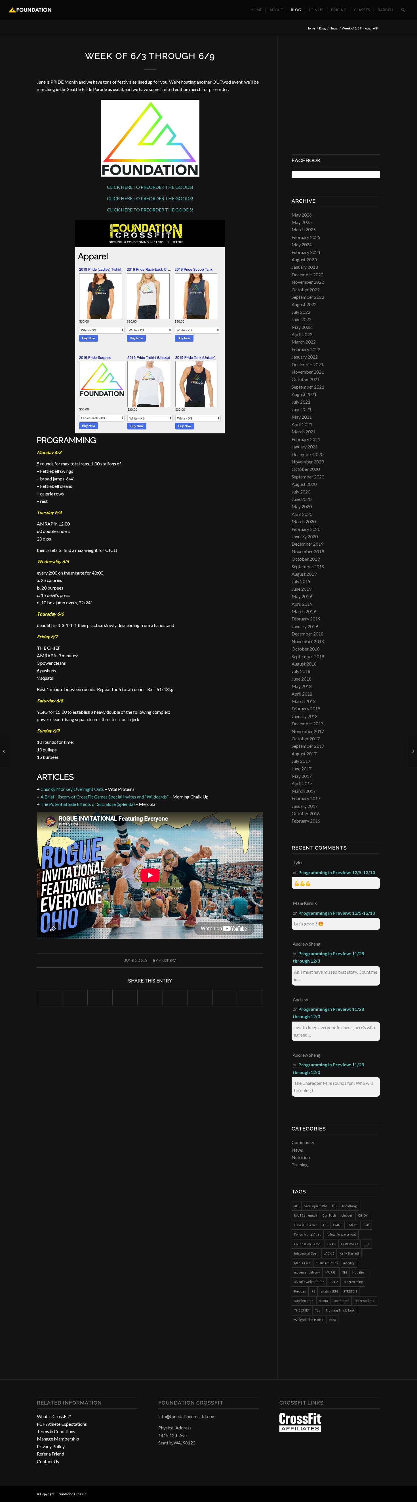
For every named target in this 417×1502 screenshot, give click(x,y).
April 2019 (302, 604)
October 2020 (306, 469)
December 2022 (307, 274)
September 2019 (308, 566)
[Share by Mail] (250, 997)
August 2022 (304, 304)
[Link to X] (376, 1493)
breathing (349, 1206)
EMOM (352, 1225)
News (297, 1150)
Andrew (167, 960)
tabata (323, 1300)
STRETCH (350, 1291)
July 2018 (301, 671)
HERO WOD (349, 1244)
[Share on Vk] (200, 997)
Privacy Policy (51, 1446)
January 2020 (305, 536)
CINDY (363, 1215)
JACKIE (329, 1253)
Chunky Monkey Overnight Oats (72, 789)
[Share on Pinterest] (125, 997)
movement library (307, 1272)
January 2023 (305, 267)
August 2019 (304, 574)
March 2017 (304, 791)
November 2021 (308, 371)
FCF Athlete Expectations (62, 1424)
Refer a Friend (50, 1453)
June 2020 (301, 499)
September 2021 (308, 386)
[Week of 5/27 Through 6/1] (4, 751)
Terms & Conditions (56, 1431)
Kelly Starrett (349, 1253)
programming (353, 1281)
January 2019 (305, 626)
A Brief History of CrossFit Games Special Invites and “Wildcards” (105, 796)
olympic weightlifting (309, 1281)
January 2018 (305, 716)
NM (344, 1272)
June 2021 (301, 409)
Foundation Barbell (308, 1244)
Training (300, 1164)
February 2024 (306, 252)
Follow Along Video (307, 1234)
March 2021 (304, 431)
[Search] (402, 10)
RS (313, 1291)
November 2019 (308, 551)
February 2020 (306, 529)
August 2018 (304, 663)
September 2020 (308, 476)
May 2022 (302, 327)
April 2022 (302, 334)
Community (303, 1142)
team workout (364, 1300)
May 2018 (302, 686)
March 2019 (304, 611)
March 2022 (304, 341)
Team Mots (341, 1300)
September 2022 (308, 297)
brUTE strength (305, 1215)
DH (325, 1225)
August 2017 (304, 753)
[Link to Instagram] (367, 1493)
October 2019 (306, 559)
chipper (347, 1215)
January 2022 (305, 356)
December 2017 (307, 723)
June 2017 (301, 768)
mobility (349, 1263)
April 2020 (302, 514)
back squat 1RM (315, 1206)
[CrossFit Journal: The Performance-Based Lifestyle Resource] (300, 1430)
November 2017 (308, 731)
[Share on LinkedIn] (150, 997)
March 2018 (304, 701)
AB (296, 1206)
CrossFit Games (306, 1225)
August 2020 (304, 484)
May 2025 (302, 222)
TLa (317, 1310)
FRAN (332, 1244)
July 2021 (301, 401)
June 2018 (301, 678)
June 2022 (301, 319)
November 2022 (308, 282)
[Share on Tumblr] (175, 997)
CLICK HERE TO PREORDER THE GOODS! (150, 187)
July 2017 (301, 761)
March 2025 (304, 229)
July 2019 (301, 581)
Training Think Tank (340, 1310)
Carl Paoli (329, 1215)
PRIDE (334, 1281)
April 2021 (302, 424)
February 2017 (306, 798)
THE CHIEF (301, 1310)
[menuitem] (256, 10)
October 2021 (306, 379)
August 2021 (304, 394)
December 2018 (307, 633)
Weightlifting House (309, 1319)
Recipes (300, 1291)
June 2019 (301, 589)
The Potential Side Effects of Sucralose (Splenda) (88, 804)
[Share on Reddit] (225, 997)
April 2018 (302, 693)
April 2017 (302, 783)
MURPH (330, 1272)
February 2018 (306, 708)
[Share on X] (74, 997)
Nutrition (301, 1157)
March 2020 (304, 521)
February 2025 (306, 237)
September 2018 (308, 656)
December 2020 (307, 454)
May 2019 (302, 596)
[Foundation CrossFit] (30, 10)
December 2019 (307, 543)
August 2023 (304, 259)
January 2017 (305, 806)
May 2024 (302, 244)
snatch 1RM (329, 1291)
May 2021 (302, 417)
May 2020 (302, 506)
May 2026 (302, 214)
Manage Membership (58, 1438)
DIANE (337, 1225)
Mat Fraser (302, 1263)
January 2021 (305, 446)
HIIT (366, 1244)
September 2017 (308, 746)
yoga (332, 1319)
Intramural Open (306, 1253)
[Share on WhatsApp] (100, 997)
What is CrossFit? (54, 1416)
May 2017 (302, 776)
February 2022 (306, 349)
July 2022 (301, 312)
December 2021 (307, 364)
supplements (303, 1300)
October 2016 (306, 813)
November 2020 (308, 461)
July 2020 (301, 491)
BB (334, 1206)
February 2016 (306, 820)
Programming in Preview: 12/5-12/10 (336, 872)
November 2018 (308, 641)
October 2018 (306, 648)
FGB (366, 1225)
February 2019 (306, 618)
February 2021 (306, 439)
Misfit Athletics (327, 1263)
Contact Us (48, 1461)
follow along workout (341, 1234)
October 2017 (306, 738)
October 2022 (306, 289)
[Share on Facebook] (49, 997)
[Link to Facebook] (359, 1493)
